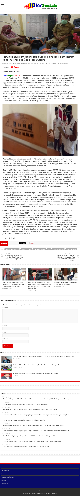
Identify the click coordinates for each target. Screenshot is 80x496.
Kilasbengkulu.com (36, 493)
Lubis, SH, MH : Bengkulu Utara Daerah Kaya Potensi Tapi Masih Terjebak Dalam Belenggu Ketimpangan (43, 356)
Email (4, 332)
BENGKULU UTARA (20, 63)
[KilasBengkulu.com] (40, 5)
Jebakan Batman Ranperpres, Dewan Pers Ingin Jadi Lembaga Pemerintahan (35, 373)
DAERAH (36, 63)
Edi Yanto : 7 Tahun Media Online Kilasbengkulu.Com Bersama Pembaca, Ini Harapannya (39, 365)
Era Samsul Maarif (39, 249)
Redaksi (3, 474)
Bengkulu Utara (26, 249)
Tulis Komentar (52, 63)
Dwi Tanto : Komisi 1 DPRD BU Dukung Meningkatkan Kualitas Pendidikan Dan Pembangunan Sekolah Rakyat (39, 285)
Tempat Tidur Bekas (58, 249)
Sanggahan (4, 483)
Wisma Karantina (72, 249)
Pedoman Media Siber (7, 477)
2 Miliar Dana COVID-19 (12, 249)
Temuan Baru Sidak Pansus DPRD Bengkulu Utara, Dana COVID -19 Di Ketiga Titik (14, 256)
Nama (4, 326)
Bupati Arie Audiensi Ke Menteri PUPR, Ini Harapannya (65, 283)
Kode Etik (3, 480)
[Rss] (40, 491)
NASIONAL (41, 63)
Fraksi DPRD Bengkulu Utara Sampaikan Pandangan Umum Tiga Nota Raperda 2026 (13, 284)
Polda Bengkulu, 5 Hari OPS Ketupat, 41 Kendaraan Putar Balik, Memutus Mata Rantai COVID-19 (66, 257)
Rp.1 (49, 249)
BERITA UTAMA (29, 63)
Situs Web (5, 338)
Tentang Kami (5, 470)
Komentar (5, 307)
